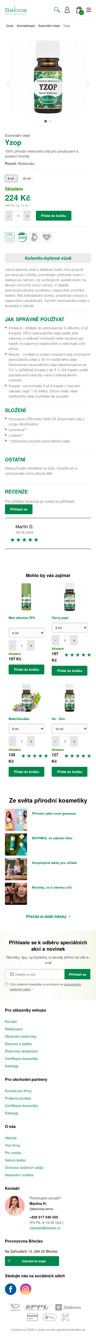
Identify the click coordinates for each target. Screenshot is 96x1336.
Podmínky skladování (21, 1051)
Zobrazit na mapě (34, 1261)
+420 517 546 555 (44, 1217)
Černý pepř (60, 617)
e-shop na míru (45, 1329)
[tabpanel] (48, 77)
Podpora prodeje (18, 1098)
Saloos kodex (15, 1160)
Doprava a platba (18, 1043)
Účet (67, 10)
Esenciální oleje (49, 26)
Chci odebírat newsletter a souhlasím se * (45, 986)
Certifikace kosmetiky (21, 1058)
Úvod (9, 26)
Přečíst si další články (46, 916)
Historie (11, 1137)
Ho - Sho (58, 718)
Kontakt (11, 1021)
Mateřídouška (19, 718)
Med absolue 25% (22, 617)
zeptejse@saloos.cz (45, 1228)
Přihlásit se (18, 509)
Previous (8, 83)
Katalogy (11, 1065)
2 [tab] (50, 121)
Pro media (13, 1152)
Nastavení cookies (19, 1174)
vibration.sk (77, 1329)
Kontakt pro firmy (18, 1090)
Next (87, 83)
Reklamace (13, 1028)
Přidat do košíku (53, 215)
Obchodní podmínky (20, 1036)
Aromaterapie (26, 26)
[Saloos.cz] (16, 10)
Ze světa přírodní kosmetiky (48, 800)
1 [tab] (45, 121)
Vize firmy (12, 1145)
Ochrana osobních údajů (24, 1167)
